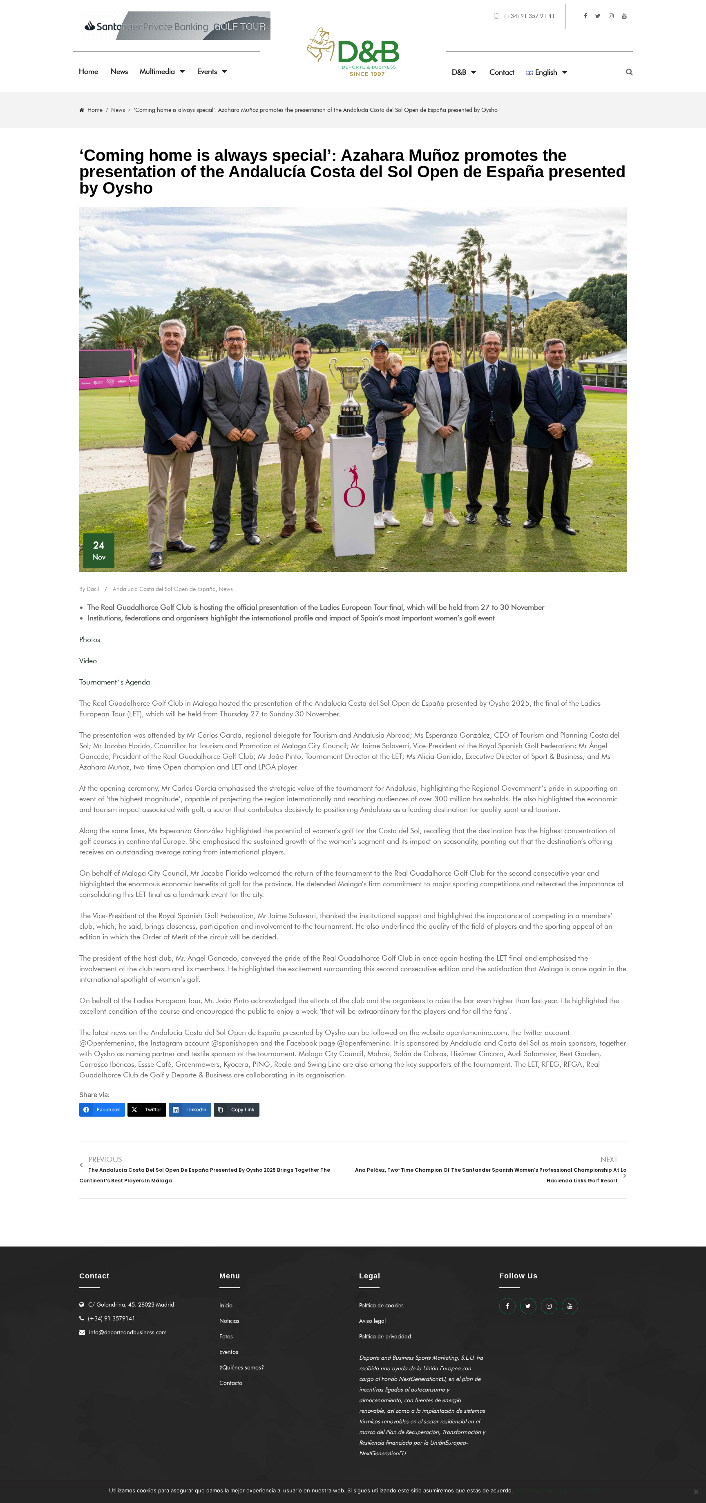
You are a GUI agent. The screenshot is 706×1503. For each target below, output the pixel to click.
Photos (89, 639)
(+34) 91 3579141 (111, 1318)
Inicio (225, 1305)
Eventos (228, 1352)
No (535, 1490)
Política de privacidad (385, 1336)
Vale (522, 1490)
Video (90, 660)
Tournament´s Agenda (114, 682)
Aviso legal (372, 1321)
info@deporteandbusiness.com (128, 1332)
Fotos (226, 1336)
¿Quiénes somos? (241, 1367)
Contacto (230, 1383)
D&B (459, 72)
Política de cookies (381, 1305)
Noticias (229, 1321)
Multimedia (157, 71)
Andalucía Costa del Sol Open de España (164, 589)
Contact (501, 72)
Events (207, 71)
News (119, 71)
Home (88, 71)
